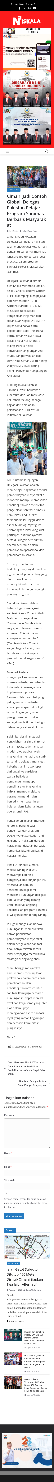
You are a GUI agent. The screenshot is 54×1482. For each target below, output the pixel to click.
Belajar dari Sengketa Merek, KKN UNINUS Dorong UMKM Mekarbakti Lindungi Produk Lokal (34, 1338)
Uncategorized (13, 190)
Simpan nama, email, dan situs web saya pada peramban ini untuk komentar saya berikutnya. (25, 1203)
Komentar (10, 1115)
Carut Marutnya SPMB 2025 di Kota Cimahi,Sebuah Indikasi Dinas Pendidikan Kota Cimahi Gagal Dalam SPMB (26, 1068)
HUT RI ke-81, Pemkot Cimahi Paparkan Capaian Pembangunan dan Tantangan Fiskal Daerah (35, 1361)
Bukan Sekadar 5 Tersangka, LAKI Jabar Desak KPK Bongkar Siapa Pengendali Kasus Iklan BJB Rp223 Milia (35, 1385)
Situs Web (9, 1180)
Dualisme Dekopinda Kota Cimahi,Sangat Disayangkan (32, 1083)
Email (8, 1166)
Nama (8, 1153)
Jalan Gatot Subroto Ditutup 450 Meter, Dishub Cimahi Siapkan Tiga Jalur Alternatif (25, 1277)
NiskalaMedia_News (29, 231)
